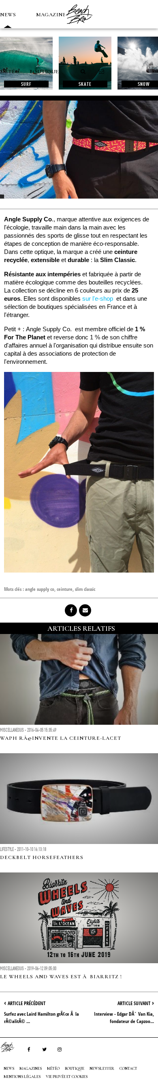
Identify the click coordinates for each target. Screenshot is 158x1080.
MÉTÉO (9, 71)
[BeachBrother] (79, 26)
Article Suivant (133, 1003)
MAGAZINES (52, 14)
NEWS (8, 14)
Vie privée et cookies (67, 1076)
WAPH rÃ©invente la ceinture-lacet (60, 738)
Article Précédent (26, 1003)
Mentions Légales (22, 1076)
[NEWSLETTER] (102, 71)
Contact (128, 1068)
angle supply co (39, 589)
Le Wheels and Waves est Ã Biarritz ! (61, 976)
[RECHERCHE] (83, 71)
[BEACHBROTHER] (11, 1047)
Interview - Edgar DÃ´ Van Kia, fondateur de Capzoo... (124, 1017)
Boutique (44, 71)
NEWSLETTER (102, 1068)
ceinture (65, 589)
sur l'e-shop (97, 298)
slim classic (85, 589)
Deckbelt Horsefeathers (41, 857)
